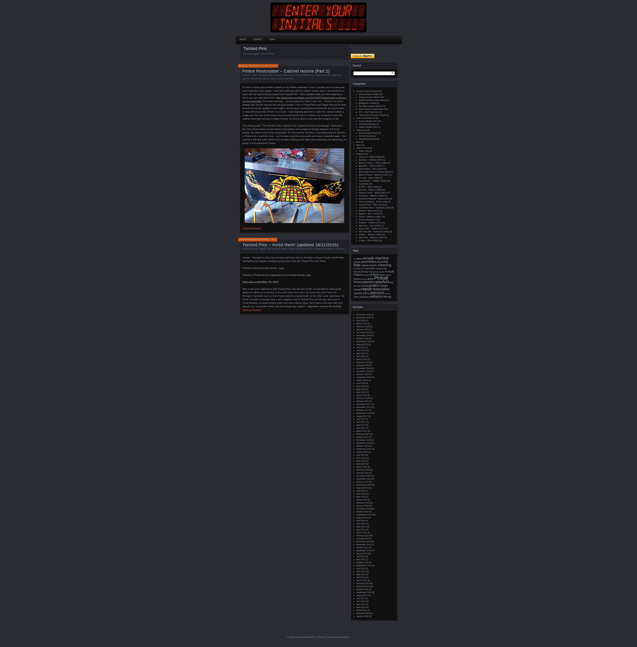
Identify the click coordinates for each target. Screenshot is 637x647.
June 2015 (361, 494)
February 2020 (363, 326)
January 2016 (362, 473)
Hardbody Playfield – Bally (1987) (374, 199)
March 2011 (361, 610)
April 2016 (361, 464)
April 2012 (361, 577)
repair (366, 289)
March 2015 (361, 500)
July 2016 (360, 455)
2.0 (355, 259)
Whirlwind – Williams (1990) (371, 237)
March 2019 (361, 359)
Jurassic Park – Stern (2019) (371, 205)
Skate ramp (364, 151)
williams (266, 78)
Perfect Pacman (366, 136)
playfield (382, 282)
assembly (382, 261)
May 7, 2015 (270, 239)
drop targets (379, 272)
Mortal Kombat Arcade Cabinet (372, 100)
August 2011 (362, 595)
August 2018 (362, 380)
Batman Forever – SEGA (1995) (373, 163)
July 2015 (360, 491)
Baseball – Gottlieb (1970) (370, 160)
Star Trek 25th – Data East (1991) (374, 231)
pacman (364, 279)
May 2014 (360, 527)
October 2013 (362, 547)
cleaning (384, 265)
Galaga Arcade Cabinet (369, 97)
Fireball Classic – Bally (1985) (372, 193)
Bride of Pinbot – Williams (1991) (373, 175)
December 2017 (363, 404)
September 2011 (363, 592)
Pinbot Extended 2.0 (368, 220)
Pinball (298, 75)
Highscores (361, 130)
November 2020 (363, 317)
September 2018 (363, 377)
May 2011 (360, 604)
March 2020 (361, 323)
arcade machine (376, 258)
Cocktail (357, 268)
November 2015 (363, 479)
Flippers (358, 274)
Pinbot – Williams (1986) (370, 217)
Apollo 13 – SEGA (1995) (370, 157)
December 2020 (363, 314)
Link (281, 268)
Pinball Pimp (308, 75)
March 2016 (361, 467)
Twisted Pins (255, 78)
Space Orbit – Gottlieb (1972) (372, 229)
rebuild (357, 289)
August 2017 (362, 416)
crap (269, 249)
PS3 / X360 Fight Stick (369, 112)
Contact (258, 39)
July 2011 (360, 598)
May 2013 (360, 559)
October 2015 (362, 482)
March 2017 (361, 431)
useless (329, 249)
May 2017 (360, 425)
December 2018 (363, 368)
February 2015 (363, 503)
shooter (387, 294)
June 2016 (361, 458)
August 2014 (362, 518)
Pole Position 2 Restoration (371, 109)
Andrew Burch (255, 66)
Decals (357, 271)
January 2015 (362, 506)
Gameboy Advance (367, 124)
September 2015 (363, 485)
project (374, 285)
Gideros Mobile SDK (368, 127)
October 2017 (362, 410)
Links (272, 39)
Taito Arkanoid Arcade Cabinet (372, 115)
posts (365, 285)
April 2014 (361, 530)
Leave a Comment (286, 78)
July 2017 (360, 419)
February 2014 (363, 535)
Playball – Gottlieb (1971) (370, 223)
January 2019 (362, 365)
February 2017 (363, 434)
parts (371, 278)
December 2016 (363, 440)
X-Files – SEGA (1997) (369, 240)
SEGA (366, 293)
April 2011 (360, 607)
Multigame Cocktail (367, 103)
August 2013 (362, 553)
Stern (356, 296)
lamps (382, 275)
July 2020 (360, 320)
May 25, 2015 (271, 66)
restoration (326, 75)
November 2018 (363, 371)
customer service (279, 249)
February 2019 (363, 362)
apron (359, 258)
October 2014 (362, 512)
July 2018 (360, 383)
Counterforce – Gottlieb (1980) (372, 181)
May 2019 (360, 353)
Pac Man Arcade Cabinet (370, 106)
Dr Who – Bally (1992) (369, 187)
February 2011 (362, 613)
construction (381, 268)
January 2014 (362, 538)
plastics (369, 282)
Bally (357, 265)
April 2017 (361, 428)
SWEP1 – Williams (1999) (370, 234)
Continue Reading (251, 228)
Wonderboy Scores (367, 139)
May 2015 (360, 497)
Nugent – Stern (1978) (369, 214)
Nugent (357, 279)
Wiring (274, 78)
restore (358, 293)
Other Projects (362, 148)
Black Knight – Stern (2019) (371, 169)
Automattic (344, 637)
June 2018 (361, 386)
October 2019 (362, 338)
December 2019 (363, 332)
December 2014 (363, 509)
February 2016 (363, 470)
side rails (336, 75)
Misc (358, 142)
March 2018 (361, 395)
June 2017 (361, 422)
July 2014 (360, 521)
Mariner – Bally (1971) (369, 211)
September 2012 (363, 565)
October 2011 (362, 589)
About (243, 39)
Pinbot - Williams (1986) (262, 75)
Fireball (389, 271)
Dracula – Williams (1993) (370, 190)
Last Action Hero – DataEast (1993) (374, 208)
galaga (366, 275)
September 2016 (363, 449)
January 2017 (362, 437)
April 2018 (361, 392)
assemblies (368, 261)
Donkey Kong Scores (368, 133)
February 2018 (363, 398)
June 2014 (361, 524)
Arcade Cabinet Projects (367, 91)
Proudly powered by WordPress (302, 637)
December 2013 (363, 541)
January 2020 (362, 329)
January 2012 (362, 586)
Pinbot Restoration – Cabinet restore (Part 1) (286, 71)
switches (364, 297)
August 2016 (362, 452)
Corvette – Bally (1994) (369, 178)
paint (292, 75)
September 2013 (363, 550)
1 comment (339, 249)
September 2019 (363, 341)
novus (388, 275)
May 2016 (360, 461)
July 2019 (360, 347)
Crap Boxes (364, 184)
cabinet (285, 75)
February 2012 (363, 583)
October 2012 (362, 562)
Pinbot (318, 75)
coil (362, 268)
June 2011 (361, 601)
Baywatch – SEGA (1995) (370, 166)
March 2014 (361, 533)
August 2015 (362, 488)
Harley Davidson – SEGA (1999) (373, 202)
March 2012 (361, 580)
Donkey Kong (367, 271)
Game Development (365, 118)
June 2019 (361, 350)
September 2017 (363, 413)
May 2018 (360, 389)
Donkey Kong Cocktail (369, 94)
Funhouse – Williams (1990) (371, 196)
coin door (370, 268)
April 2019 (361, 356)
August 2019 (362, 344)
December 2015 (363, 476)
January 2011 (362, 616)
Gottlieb (374, 274)
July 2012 (360, 568)
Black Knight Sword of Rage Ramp (374, 172)
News (358, 145)
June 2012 (361, 571)
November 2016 (363, 443)
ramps (384, 285)
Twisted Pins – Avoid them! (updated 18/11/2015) (290, 244)
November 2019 (363, 335)
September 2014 (363, 515)
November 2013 (363, 544)
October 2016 (362, 446)
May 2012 (360, 574)
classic (373, 265)
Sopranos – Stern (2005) (370, 226)
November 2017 (363, 407)
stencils (245, 78)
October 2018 (362, 374)
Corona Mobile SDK (368, 121)
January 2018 (362, 401)
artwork (357, 262)
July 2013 (360, 556)
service (377, 292)
